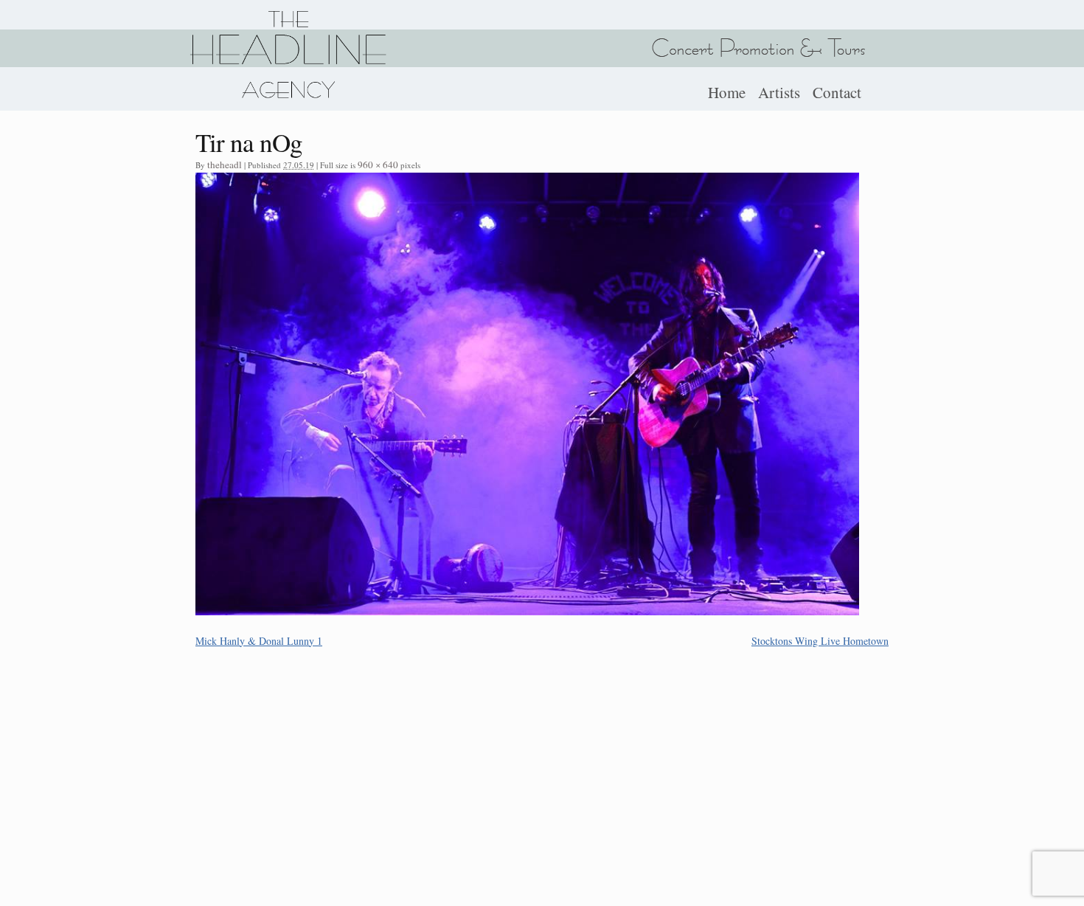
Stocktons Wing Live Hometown (820, 641)
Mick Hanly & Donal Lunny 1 (258, 641)
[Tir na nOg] (527, 610)
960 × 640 (378, 164)
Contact (837, 92)
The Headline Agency (287, 55)
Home (727, 92)
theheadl (224, 164)
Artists (779, 92)
